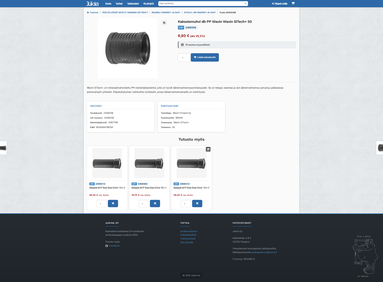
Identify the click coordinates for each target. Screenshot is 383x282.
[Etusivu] (93, 4)
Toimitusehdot (133, 3)
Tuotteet (119, 3)
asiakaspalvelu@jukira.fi (264, 252)
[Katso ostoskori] (293, 3)
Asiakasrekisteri (188, 231)
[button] (164, 22)
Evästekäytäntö (188, 235)
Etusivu (108, 3)
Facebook (114, 245)
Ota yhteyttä (148, 3)
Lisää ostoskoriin (206, 57)
